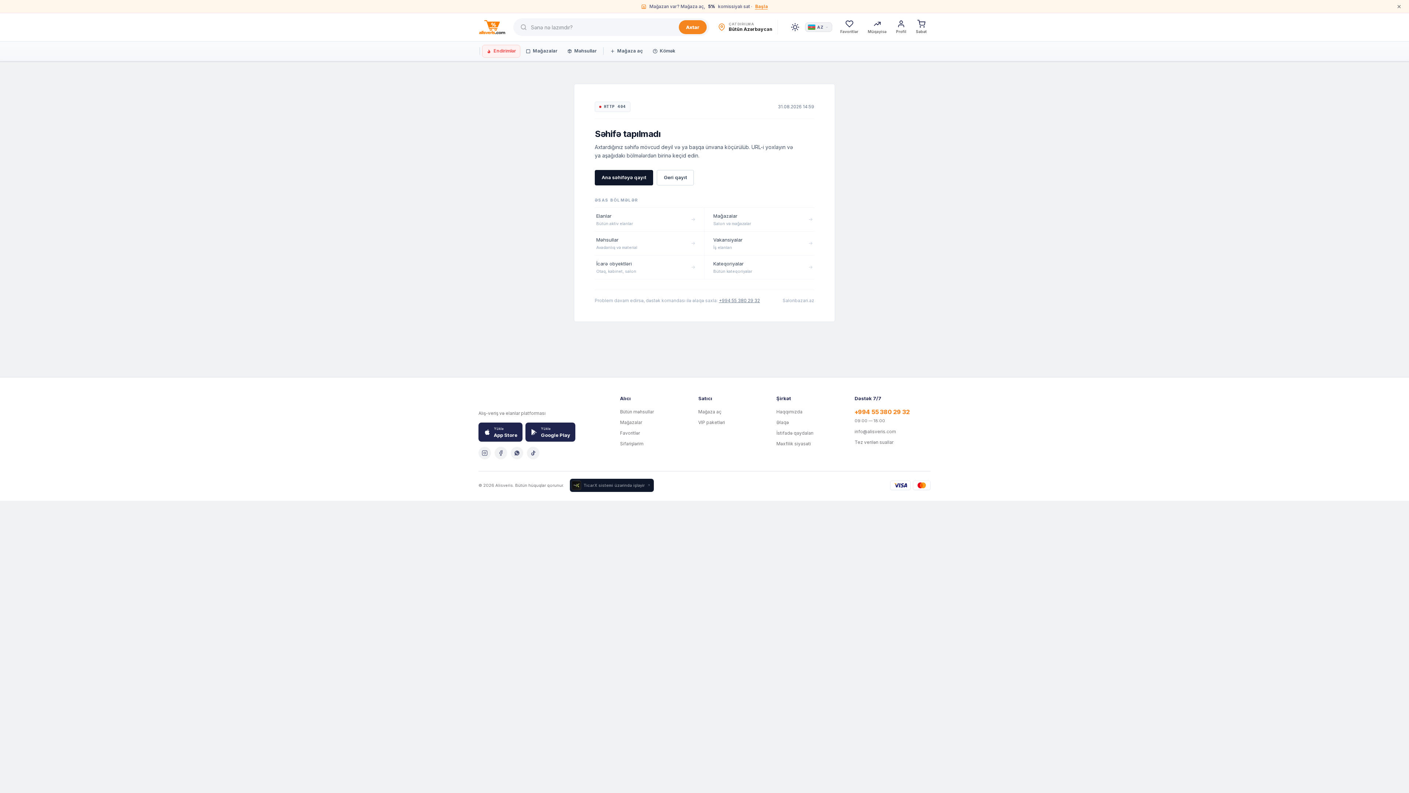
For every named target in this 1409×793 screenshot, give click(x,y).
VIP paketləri (711, 422)
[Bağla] (1399, 7)
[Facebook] (501, 453)
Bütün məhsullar (637, 411)
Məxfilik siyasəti (793, 443)
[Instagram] (484, 453)
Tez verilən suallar (874, 442)
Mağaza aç (630, 51)
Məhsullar (585, 51)
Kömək (667, 51)
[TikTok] (533, 453)
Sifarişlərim (632, 443)
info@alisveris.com (875, 431)
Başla (761, 6)
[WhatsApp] (517, 453)
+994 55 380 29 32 (739, 300)
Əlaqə (782, 422)
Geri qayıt (675, 177)
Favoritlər (630, 433)
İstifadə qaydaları (794, 433)
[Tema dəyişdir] (795, 27)
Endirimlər (505, 51)
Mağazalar (545, 51)
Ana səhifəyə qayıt (624, 177)
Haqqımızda (789, 411)
